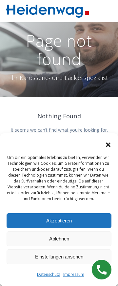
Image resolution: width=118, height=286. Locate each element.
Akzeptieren (59, 220)
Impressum (73, 274)
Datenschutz (48, 274)
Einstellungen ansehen (59, 256)
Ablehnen (59, 238)
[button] (108, 145)
